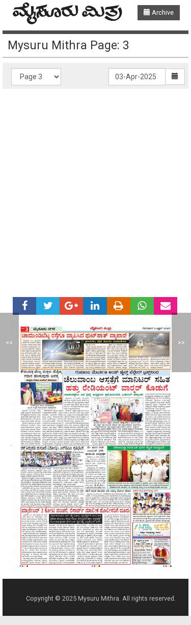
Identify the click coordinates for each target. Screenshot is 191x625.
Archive (162, 12)
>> (181, 342)
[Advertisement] (95, 189)
